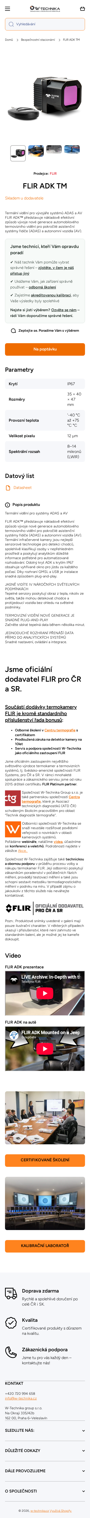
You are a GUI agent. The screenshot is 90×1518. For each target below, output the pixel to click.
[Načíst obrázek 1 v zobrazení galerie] (18, 153)
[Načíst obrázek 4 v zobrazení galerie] (72, 149)
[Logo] (45, 9)
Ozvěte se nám (63, 310)
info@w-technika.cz (21, 1398)
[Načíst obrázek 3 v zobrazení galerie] (54, 149)
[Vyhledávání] (9, 24)
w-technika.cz (39, 1511)
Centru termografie (60, 730)
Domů (9, 39)
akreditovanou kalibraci (51, 295)
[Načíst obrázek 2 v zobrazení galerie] (36, 151)
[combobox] (45, 24)
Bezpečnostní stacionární (38, 39)
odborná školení (42, 287)
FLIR (53, 173)
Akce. (23, 851)
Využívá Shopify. (61, 1511)
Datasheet (23, 487)
